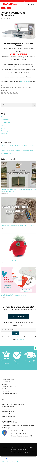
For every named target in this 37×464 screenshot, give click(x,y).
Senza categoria (5, 131)
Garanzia (4, 384)
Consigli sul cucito (6, 117)
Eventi (3, 128)
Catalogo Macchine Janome (9, 393)
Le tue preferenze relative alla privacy (20, 458)
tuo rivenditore (25, 81)
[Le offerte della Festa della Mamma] (18, 291)
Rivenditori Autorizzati (8, 413)
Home (3, 8)
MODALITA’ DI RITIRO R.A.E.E (9, 386)
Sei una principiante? (7, 409)
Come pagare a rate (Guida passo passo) (13, 404)
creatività (6, 88)
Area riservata (5, 391)
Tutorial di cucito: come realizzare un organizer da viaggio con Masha (18, 190)
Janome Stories (5, 122)
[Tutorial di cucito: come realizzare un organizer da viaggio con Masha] (18, 186)
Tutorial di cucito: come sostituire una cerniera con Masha (17, 150)
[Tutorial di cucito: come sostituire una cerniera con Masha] (18, 222)
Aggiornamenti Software (8, 416)
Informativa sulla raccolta (10, 462)
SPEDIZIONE (19, 1)
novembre (18, 88)
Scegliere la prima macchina (9, 411)
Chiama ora (20, 316)
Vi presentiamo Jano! (7, 153)
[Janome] (9, 4)
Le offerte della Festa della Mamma (13, 295)
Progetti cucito (5, 119)
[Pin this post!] (11, 94)
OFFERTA (25, 88)
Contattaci (4, 389)
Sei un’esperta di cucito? (8, 406)
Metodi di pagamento (8, 379)
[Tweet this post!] (5, 94)
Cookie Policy (28, 452)
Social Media (4, 133)
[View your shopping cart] (28, 5)
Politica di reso (6, 381)
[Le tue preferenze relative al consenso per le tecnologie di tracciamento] (35, 348)
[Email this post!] (16, 94)
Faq (3, 399)
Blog (9, 8)
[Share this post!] (2, 94)
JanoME (11, 88)
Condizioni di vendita (7, 377)
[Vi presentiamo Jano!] (18, 257)
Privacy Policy (20, 339)
